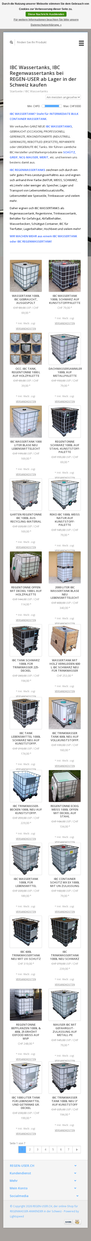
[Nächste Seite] (76, 1149)
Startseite (16, 91)
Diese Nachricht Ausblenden (46, 14)
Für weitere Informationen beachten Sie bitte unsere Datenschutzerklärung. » (46, 22)
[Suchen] (11, 42)
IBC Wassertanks (36, 91)
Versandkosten (26, 328)
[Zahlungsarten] (68, 1222)
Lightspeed (17, 1216)
